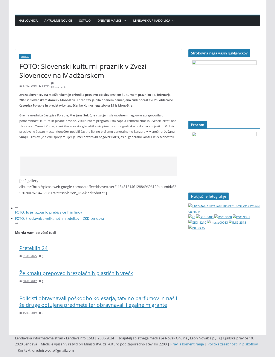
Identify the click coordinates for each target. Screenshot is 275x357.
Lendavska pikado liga (151, 20)
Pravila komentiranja (187, 344)
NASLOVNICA (28, 20)
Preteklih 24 (33, 248)
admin (45, 85)
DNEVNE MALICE (110, 20)
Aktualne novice (58, 20)
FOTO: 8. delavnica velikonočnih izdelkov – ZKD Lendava (59, 218)
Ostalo (85, 20)
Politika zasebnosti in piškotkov (233, 344)
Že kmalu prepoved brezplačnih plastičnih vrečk (76, 273)
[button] (124, 21)
